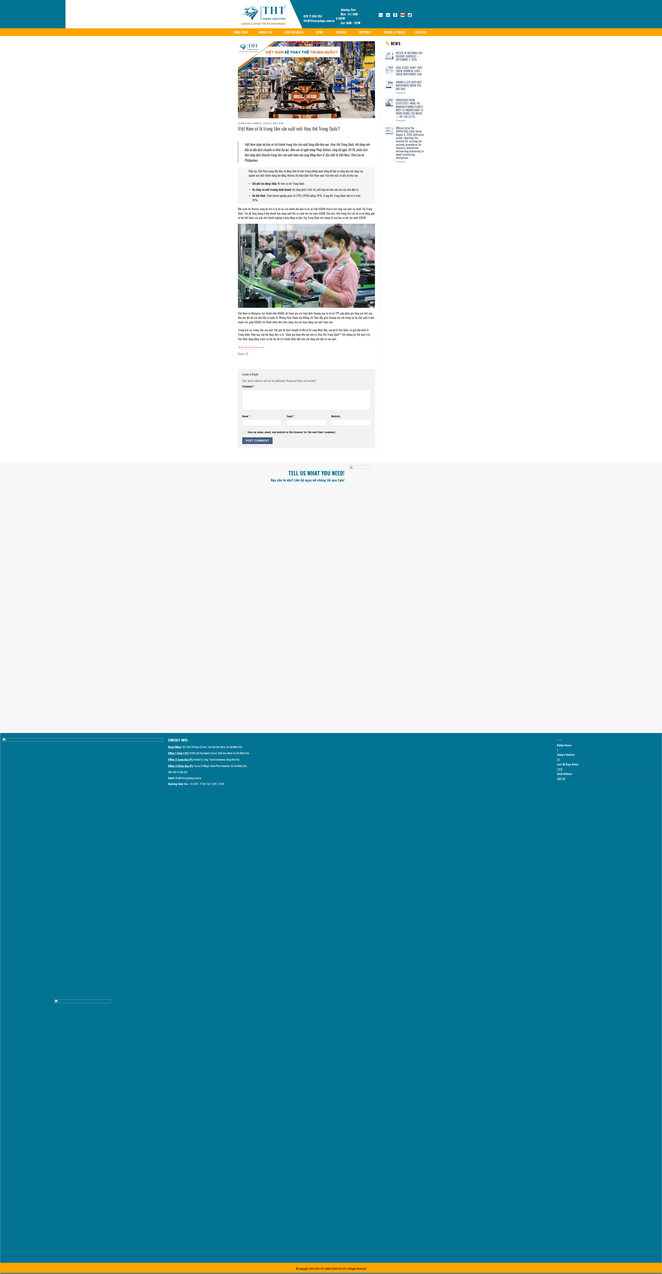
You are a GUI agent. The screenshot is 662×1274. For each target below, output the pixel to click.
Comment (248, 386)
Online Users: (564, 745)
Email (290, 416)
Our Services (293, 32)
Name (246, 416)
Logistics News (270, 123)
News (319, 32)
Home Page (241, 32)
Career (341, 32)
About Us (265, 32)
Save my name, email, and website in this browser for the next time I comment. (292, 432)
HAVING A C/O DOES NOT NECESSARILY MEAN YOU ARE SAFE (409, 86)
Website (335, 416)
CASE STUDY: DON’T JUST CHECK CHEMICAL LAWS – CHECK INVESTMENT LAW (409, 71)
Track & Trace (394, 32)
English (420, 32)
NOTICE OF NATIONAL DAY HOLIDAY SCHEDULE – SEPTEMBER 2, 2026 (409, 56)
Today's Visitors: (566, 754)
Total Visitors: (565, 774)
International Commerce (250, 123)
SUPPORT (365, 32)
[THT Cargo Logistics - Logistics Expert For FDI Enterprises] (263, 15)
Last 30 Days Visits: (568, 764)
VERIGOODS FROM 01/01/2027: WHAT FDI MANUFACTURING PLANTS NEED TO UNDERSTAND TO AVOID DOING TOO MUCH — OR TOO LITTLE (409, 108)
